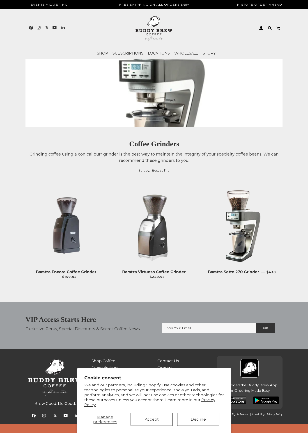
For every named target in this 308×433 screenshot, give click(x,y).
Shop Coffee (103, 361)
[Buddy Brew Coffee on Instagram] (39, 27)
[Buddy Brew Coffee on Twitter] (47, 27)
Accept (152, 419)
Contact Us (168, 361)
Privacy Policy (275, 414)
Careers (164, 368)
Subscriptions (105, 368)
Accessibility (258, 414)
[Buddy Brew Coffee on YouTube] (55, 27)
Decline (198, 419)
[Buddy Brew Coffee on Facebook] (31, 27)
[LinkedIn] (63, 27)
